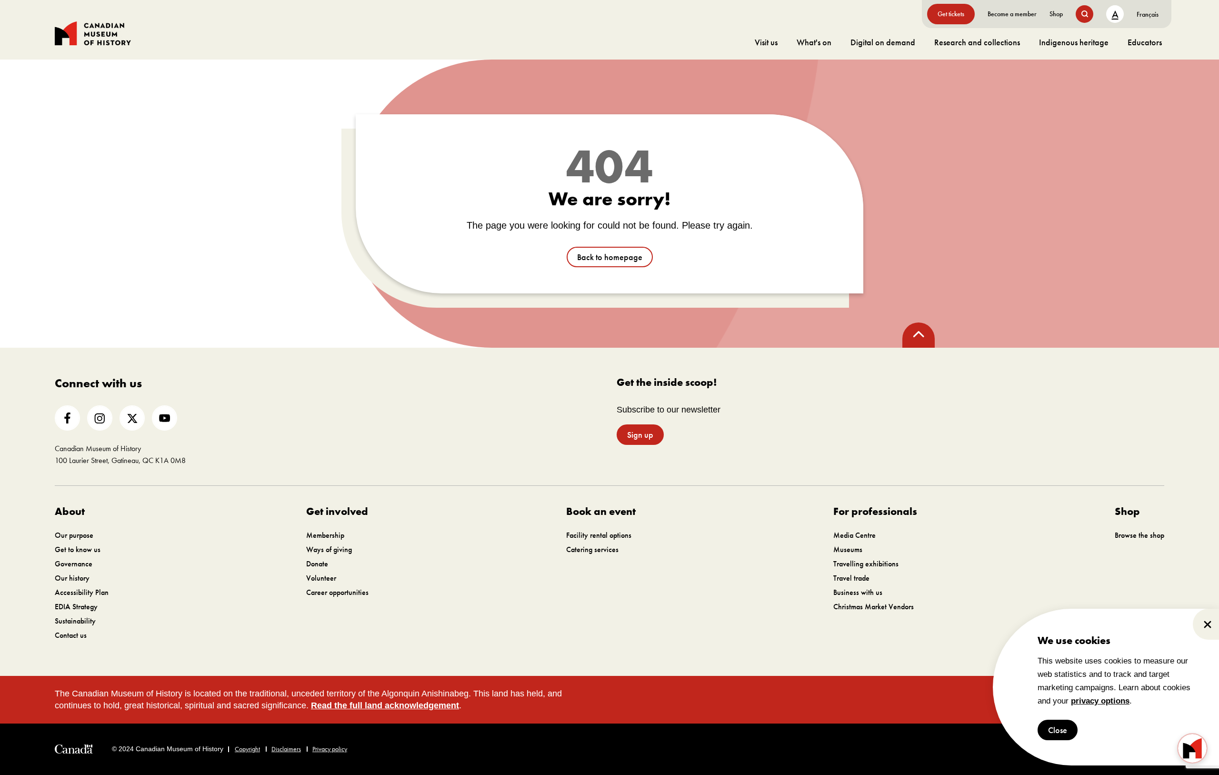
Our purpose (74, 535)
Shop (1056, 14)
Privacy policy (329, 749)
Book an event (601, 511)
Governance (73, 564)
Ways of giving (329, 549)
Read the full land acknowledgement (385, 705)
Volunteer (321, 578)
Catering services (592, 549)
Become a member (1012, 14)
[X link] (132, 418)
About (70, 511)
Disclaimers (286, 749)
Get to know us (77, 549)
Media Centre (854, 535)
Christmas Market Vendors (873, 607)
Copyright (247, 749)
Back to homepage (609, 257)
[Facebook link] (67, 418)
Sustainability (75, 621)
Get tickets (951, 14)
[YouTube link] (164, 418)
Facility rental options (598, 535)
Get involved (337, 511)
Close (1057, 730)
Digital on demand (882, 42)
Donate (317, 564)
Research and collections (977, 42)
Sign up (640, 434)
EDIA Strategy (76, 607)
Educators (1145, 42)
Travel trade (851, 578)
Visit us (766, 42)
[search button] (1084, 14)
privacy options (1100, 700)
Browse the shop (1139, 535)
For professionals (875, 511)
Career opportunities (337, 592)
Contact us (71, 635)
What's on (814, 42)
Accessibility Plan (82, 592)
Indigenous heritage (1074, 42)
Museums (847, 549)
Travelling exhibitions (866, 564)
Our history (72, 578)
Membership (325, 535)
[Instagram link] (99, 418)
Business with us (857, 592)
